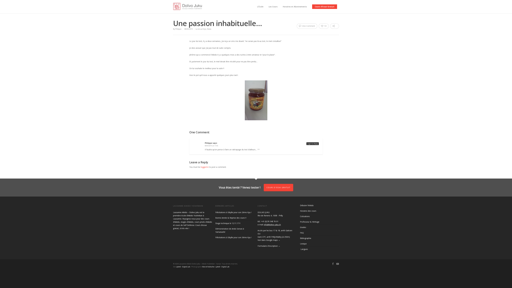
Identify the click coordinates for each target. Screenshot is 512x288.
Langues (304, 249)
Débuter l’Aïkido (307, 205)
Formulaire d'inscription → (269, 246)
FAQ (302, 232)
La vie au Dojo (201, 29)
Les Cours (273, 6)
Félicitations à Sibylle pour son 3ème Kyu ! (233, 237)
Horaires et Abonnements (295, 6)
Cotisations (305, 216)
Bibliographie (305, 238)
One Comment (308, 26)
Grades (303, 227)
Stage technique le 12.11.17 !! (227, 223)
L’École (260, 6)
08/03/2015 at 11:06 (211, 146)
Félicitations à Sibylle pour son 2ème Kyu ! (233, 212)
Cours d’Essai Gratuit (324, 6)
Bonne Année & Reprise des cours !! (230, 218)
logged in (205, 167)
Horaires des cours (308, 211)
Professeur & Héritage (309, 222)
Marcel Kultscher (208, 267)
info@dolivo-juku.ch (272, 224)
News (209, 29)
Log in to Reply (312, 144)
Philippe (178, 29)
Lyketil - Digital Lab (183, 267)
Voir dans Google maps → (269, 240)
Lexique (303, 243)
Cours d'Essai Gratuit (278, 187)
